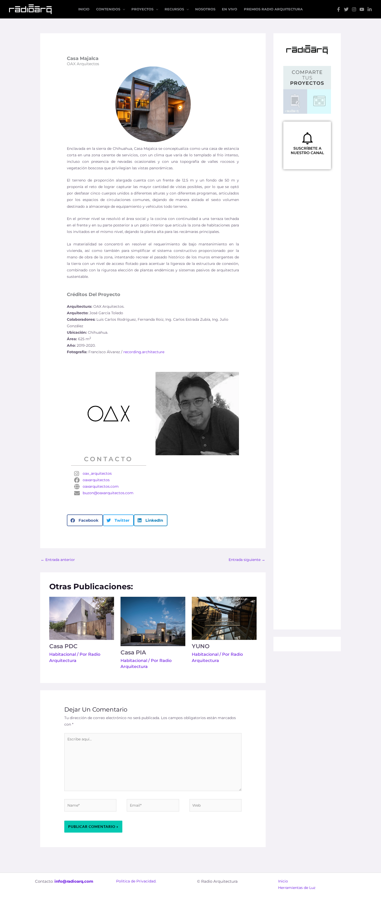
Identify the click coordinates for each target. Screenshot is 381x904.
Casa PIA (133, 652)
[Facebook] (338, 9)
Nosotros (205, 9)
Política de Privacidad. (136, 881)
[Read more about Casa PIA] (153, 621)
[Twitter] (346, 9)
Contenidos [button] (108, 9)
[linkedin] (369, 9)
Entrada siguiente (247, 559)
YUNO (201, 646)
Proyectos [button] (142, 9)
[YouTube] (361, 9)
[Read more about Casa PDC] (81, 618)
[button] (85, 520)
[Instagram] (354, 9)
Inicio (83, 9)
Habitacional (62, 654)
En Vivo (229, 9)
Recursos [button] (174, 9)
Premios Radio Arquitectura (273, 9)
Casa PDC (63, 646)
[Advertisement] (307, 319)
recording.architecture (143, 352)
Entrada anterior (58, 559)
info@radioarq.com (73, 881)
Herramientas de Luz (296, 887)
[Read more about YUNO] (224, 618)
